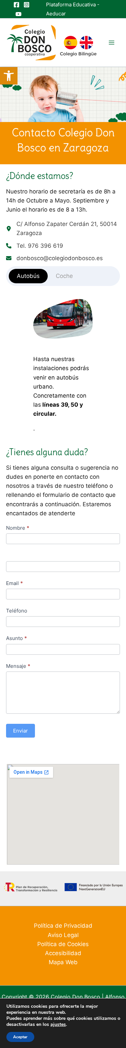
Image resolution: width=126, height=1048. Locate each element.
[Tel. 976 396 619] (34, 245)
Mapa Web (63, 962)
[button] (8, 75)
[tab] (28, 276)
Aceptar (20, 1037)
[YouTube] (18, 14)
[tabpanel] (63, 366)
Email (14, 583)
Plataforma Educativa (71, 4)
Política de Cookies (63, 944)
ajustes (58, 1025)
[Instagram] (27, 5)
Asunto (16, 638)
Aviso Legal (63, 935)
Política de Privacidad (63, 925)
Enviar (20, 730)
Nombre (17, 528)
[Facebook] (16, 5)
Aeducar (56, 13)
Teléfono (16, 610)
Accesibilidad (63, 953)
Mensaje (18, 666)
